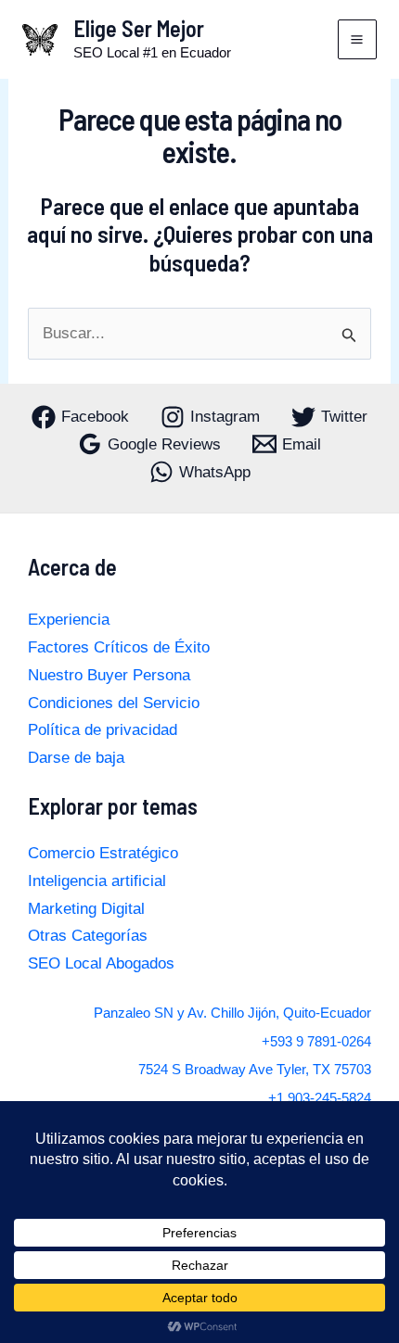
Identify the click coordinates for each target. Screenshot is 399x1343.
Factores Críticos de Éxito (119, 647)
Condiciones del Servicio (114, 703)
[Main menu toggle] (358, 39)
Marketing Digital (86, 909)
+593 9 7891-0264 (316, 1041)
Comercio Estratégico (103, 853)
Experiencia (68, 619)
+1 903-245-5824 (319, 1098)
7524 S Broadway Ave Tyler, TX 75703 (254, 1069)
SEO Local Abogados (101, 963)
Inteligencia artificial (97, 881)
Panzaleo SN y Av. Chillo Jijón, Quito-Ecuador (232, 1013)
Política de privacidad (102, 730)
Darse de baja (76, 758)
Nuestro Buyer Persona (109, 675)
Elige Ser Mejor (138, 28)
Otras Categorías (88, 935)
